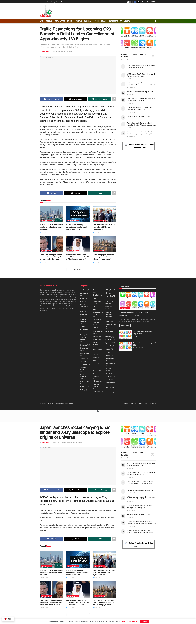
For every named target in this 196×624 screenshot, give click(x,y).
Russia (107, 321)
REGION (49, 21)
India (63, 52)
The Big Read (110, 363)
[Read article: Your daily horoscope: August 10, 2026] (138, 38)
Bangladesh (84, 314)
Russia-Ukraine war (110, 325)
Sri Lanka (108, 346)
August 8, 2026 (138, 347)
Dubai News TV (48, 403)
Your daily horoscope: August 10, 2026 (133, 55)
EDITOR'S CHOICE (83, 339)
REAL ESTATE (60, 21)
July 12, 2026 (44, 232)
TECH (97, 21)
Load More (78, 269)
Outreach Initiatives (96, 375)
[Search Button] (155, 21)
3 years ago (56, 52)
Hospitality (96, 295)
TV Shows (108, 376)
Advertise (47, 2)
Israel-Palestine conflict (98, 313)
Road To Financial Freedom (108, 314)
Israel (94, 309)
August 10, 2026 (134, 315)
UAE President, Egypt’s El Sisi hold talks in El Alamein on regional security (104, 226)
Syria (107, 352)
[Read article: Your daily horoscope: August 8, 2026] (125, 346)
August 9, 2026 (138, 336)
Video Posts (109, 388)
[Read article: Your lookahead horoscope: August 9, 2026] (125, 334)
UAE (41, 21)
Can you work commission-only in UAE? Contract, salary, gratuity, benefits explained (140, 133)
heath (82, 390)
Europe (82, 358)
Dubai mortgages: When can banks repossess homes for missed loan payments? (103, 256)
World (79, 21)
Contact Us (64, 2)
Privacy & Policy (55, 2)
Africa (82, 298)
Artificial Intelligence (84, 305)
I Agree (144, 621)
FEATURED (83, 364)
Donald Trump (84, 330)
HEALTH (103, 21)
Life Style (96, 319)
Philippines (109, 290)
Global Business (83, 375)
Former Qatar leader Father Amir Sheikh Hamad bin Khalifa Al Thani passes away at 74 (78, 256)
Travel (94, 366)
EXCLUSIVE (84, 361)
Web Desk (124, 315)
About (41, 2)
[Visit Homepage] (46, 11)
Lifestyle (96, 322)
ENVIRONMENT (85, 353)
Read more (126, 326)
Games (95, 363)
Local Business (98, 331)
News (94, 349)
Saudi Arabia (109, 332)
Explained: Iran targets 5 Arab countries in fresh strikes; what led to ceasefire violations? (51, 256)
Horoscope (113, 21)
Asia (81, 311)
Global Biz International (66, 403)
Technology (109, 358)
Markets (95, 336)
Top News (69, 52)
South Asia (109, 340)
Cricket (82, 327)
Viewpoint (108, 393)
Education (83, 345)
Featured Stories (83, 368)
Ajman (82, 301)
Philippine (96, 391)
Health (94, 327)
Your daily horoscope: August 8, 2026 (138, 116)
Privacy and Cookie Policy (129, 621)
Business (87, 21)
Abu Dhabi (83, 290)
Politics (95, 355)
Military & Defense (96, 343)
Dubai (82, 335)
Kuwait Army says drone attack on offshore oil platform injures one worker (51, 226)
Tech (107, 355)
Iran (94, 306)
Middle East (108, 306)
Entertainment (84, 348)
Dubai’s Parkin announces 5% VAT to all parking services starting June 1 (139, 108)
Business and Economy (84, 320)
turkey (107, 373)
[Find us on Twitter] (138, 1)
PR (121, 21)
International (46, 220)
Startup (108, 349)
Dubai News (45, 52)
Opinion (70, 21)
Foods (94, 360)
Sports (127, 21)
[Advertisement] (98, 416)
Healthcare (83, 387)
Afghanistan (84, 293)
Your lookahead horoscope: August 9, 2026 (140, 92)
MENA (95, 339)
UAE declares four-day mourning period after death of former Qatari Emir (77, 226)
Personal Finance (96, 385)
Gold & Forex (84, 382)
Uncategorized (110, 383)
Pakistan (96, 381)
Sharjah (108, 337)
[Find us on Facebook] (135, 1)
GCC (106, 304)
